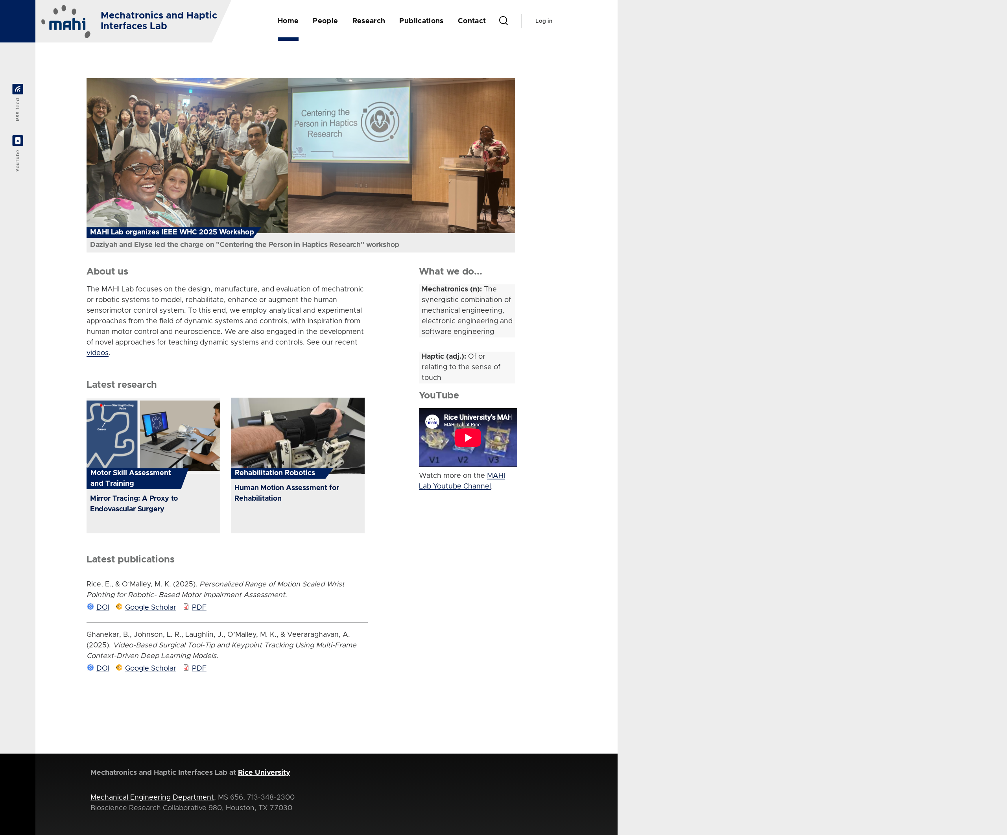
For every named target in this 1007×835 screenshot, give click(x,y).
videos (98, 353)
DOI (102, 607)
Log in (543, 21)
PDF (199, 607)
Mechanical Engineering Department (152, 797)
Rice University (264, 772)
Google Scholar (150, 607)
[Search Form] (503, 21)
